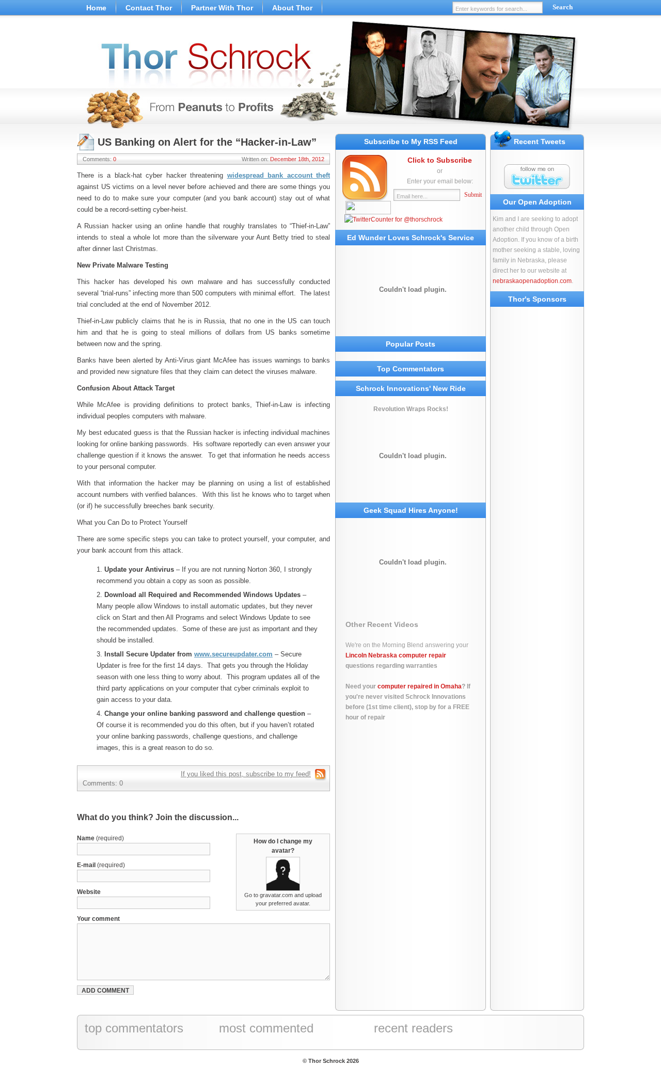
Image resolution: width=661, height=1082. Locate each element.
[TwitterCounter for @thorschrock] (393, 219)
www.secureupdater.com (233, 654)
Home (96, 8)
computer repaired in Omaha (419, 686)
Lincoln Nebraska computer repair (395, 655)
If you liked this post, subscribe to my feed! (246, 774)
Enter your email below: (440, 181)
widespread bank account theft (278, 175)
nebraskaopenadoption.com (532, 281)
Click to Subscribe (439, 160)
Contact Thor (148, 8)
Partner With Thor (222, 8)
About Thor (292, 8)
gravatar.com (276, 895)
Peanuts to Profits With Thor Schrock (330, 77)
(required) (100, 838)
